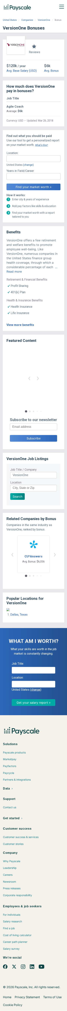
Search (17, 496)
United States (10, 20)
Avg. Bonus (51, 70)
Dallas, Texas (19, 614)
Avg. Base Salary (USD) (22, 70)
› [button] (37, 378)
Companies (27, 20)
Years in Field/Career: (20, 171)
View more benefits (20, 325)
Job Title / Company (23, 469)
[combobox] (33, 158)
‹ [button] (29, 378)
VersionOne (44, 20)
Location (15, 482)
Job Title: (18, 663)
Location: (12, 153)
